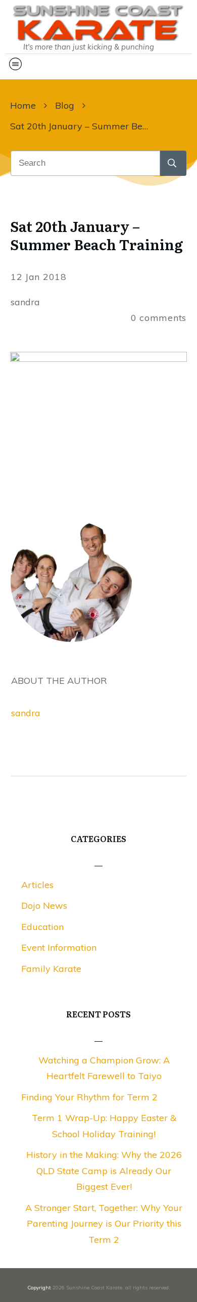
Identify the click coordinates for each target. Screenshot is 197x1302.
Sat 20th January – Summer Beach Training (96, 235)
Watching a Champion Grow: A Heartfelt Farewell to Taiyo (104, 1068)
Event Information (58, 947)
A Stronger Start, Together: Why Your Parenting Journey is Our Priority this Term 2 (103, 1223)
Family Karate (51, 968)
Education (42, 927)
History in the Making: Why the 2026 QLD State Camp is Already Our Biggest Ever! (104, 1170)
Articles (37, 885)
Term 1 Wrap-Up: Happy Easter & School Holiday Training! (104, 1126)
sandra (25, 713)
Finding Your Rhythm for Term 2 (89, 1097)
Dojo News (44, 905)
